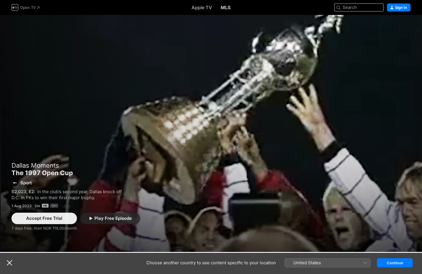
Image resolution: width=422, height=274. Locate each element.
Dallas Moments (35, 165)
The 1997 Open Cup (211, 133)
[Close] (9, 262)
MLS (226, 7)
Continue (395, 263)
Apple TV (201, 7)
